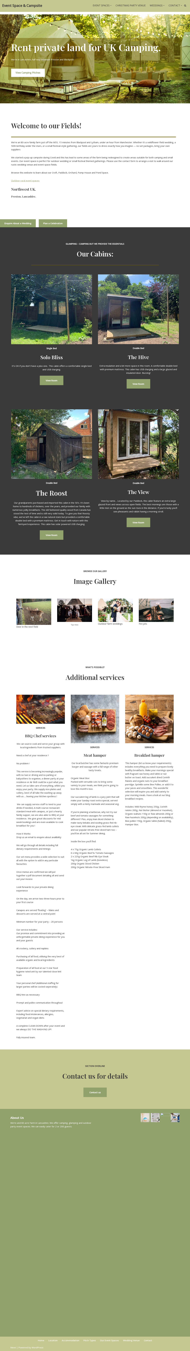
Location (53, 1340)
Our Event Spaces (109, 1340)
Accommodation (70, 1340)
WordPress (37, 1347)
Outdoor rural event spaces (25, 180)
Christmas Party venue (131, 5)
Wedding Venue (131, 1340)
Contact (148, 1340)
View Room (51, 380)
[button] (110, 5)
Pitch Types (89, 1340)
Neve (13, 1347)
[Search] (185, 5)
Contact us (95, 1092)
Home (41, 1340)
